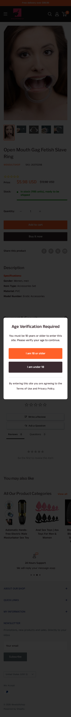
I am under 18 (35, 367)
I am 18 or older (35, 353)
